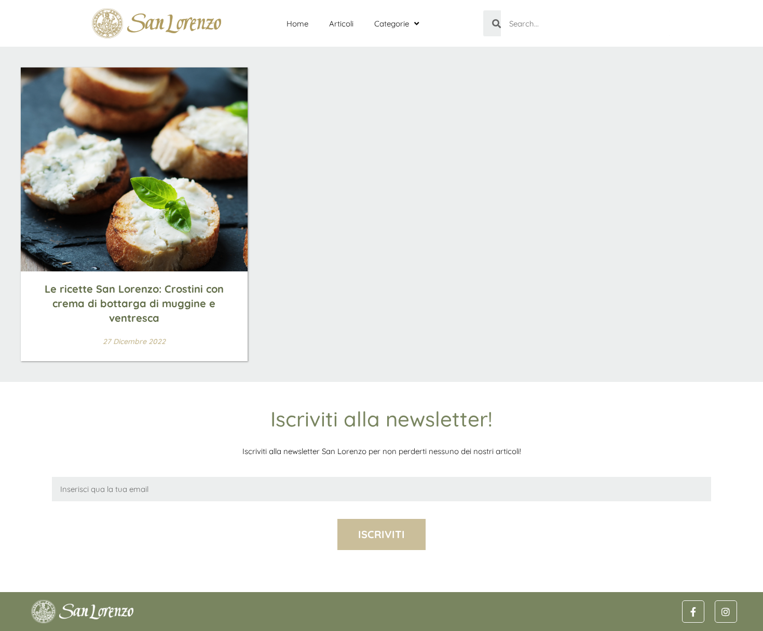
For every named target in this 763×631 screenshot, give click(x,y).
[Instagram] (726, 611)
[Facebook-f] (693, 611)
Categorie (391, 24)
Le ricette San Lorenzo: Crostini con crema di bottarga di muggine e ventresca (134, 303)
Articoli (341, 24)
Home (297, 24)
